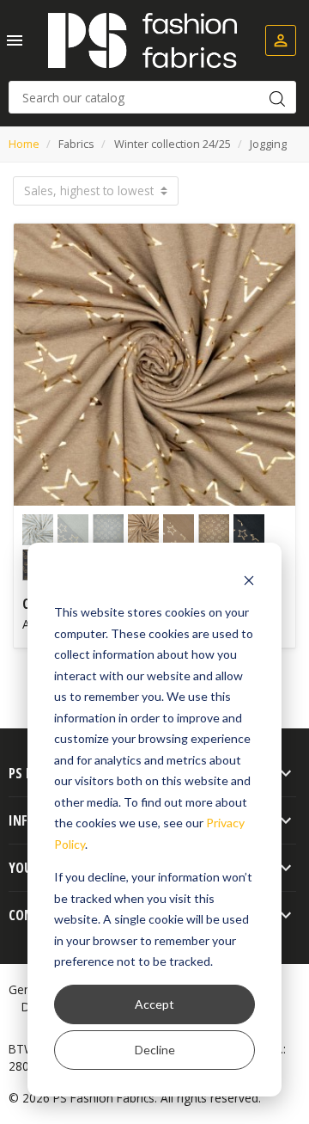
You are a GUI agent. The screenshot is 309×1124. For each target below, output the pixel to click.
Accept (154, 1004)
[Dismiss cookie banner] (249, 580)
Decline (155, 1049)
